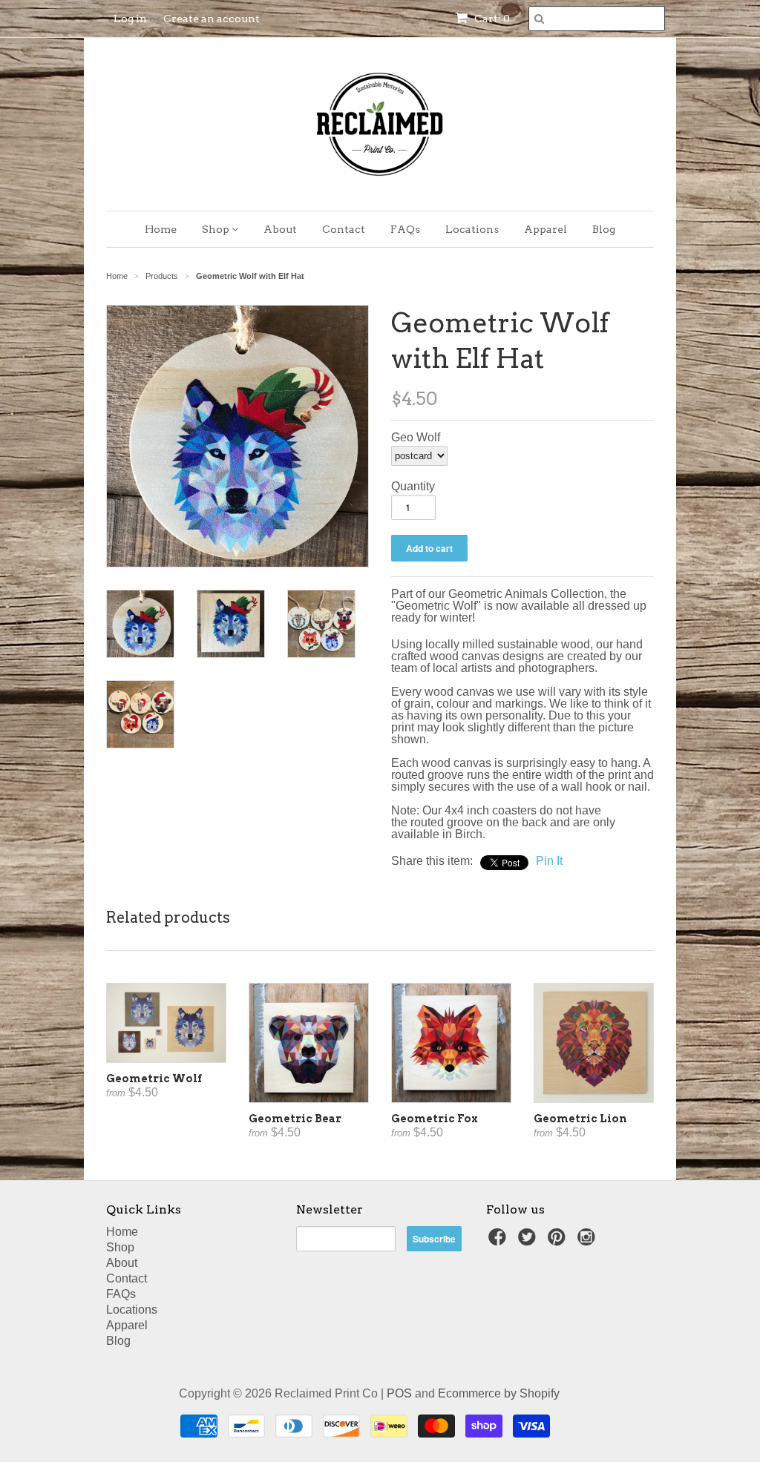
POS (399, 1393)
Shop (217, 229)
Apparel (545, 229)
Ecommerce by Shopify (499, 1393)
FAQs (405, 229)
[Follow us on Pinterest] (559, 1241)
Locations (472, 229)
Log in (130, 18)
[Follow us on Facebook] (499, 1241)
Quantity (413, 487)
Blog (603, 229)
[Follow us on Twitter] (529, 1241)
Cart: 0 (491, 18)
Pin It (549, 861)
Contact (343, 229)
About (280, 229)
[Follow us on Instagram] (588, 1241)
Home (161, 229)
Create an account (211, 18)
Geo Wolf (415, 438)
